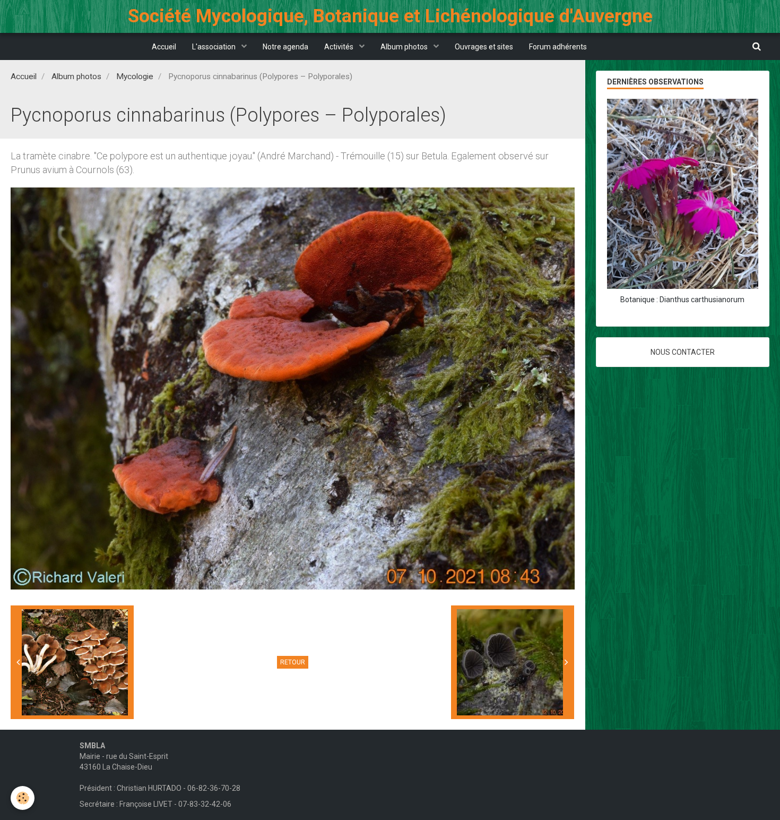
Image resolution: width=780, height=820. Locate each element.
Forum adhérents (558, 46)
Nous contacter (683, 352)
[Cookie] (22, 798)
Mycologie (134, 76)
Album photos (404, 46)
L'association (214, 46)
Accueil (164, 46)
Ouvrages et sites (484, 46)
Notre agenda (285, 46)
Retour (292, 662)
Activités (339, 46)
